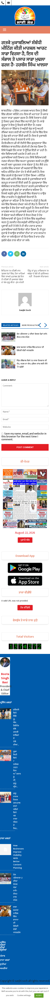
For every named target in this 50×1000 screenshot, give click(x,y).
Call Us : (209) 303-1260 (2, 2)
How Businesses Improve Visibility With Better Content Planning (18, 857)
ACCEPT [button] (39, 995)
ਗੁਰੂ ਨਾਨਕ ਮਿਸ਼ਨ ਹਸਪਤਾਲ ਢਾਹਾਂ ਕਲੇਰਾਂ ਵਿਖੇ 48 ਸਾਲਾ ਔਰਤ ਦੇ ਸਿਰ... (16, 810)
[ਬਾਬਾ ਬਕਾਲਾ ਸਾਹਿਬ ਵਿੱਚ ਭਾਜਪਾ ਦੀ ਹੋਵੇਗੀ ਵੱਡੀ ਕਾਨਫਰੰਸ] (8, 350)
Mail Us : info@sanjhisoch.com (8, 2)
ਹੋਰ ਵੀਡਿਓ (25, 608)
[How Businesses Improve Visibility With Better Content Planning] (5, 849)
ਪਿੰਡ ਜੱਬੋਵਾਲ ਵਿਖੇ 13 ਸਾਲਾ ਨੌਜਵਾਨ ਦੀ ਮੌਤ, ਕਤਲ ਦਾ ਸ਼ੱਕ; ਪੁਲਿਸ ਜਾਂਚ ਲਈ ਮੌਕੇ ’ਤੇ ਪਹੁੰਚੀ (32, 364)
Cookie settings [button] (24, 995)
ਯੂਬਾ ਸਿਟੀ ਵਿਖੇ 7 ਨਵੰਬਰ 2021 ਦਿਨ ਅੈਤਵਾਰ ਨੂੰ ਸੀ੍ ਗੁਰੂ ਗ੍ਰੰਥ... (17, 769)
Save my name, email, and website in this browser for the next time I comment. (23, 436)
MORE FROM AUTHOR (30, 325)
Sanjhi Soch (25, 310)
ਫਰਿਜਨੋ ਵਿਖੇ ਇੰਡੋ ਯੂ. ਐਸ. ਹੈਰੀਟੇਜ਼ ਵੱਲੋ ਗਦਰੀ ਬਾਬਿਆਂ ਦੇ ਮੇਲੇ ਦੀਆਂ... (16, 727)
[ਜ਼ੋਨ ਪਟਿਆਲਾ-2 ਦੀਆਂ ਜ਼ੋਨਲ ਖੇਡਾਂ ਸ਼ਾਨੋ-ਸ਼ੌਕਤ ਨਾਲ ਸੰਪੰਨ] (8, 337)
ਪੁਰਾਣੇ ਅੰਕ (25, 540)
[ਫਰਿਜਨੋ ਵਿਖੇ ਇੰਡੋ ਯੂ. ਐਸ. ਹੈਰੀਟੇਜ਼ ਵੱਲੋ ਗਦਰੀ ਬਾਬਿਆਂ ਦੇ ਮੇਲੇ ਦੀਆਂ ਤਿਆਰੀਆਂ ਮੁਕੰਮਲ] (5, 713)
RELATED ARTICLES (10, 325)
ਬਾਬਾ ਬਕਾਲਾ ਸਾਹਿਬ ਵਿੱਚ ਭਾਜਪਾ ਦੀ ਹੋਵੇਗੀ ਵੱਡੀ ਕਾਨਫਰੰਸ (30, 348)
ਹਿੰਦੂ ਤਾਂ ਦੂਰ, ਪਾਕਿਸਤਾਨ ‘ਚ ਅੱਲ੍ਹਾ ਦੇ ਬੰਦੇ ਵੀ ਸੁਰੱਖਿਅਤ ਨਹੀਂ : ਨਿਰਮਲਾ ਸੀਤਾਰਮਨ (38, 273)
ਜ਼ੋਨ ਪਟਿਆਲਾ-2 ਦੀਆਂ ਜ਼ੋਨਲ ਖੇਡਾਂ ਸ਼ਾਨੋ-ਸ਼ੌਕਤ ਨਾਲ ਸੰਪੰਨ (32, 335)
